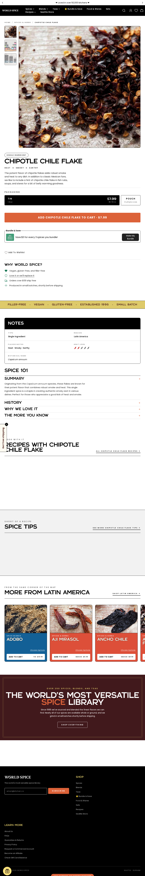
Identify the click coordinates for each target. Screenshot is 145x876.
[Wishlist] (136, 10)
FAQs (7, 835)
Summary (72, 379)
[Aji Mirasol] (71, 619)
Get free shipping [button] (3, 438)
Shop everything (72, 725)
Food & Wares (82, 800)
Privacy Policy (11, 844)
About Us (9, 831)
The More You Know (72, 416)
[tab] (10, 32)
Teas (78, 791)
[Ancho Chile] (116, 619)
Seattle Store (82, 813)
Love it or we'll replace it (21, 275)
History (72, 403)
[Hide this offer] (6, 424)
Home (7, 22)
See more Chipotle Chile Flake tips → (116, 528)
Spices (79, 783)
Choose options (37, 650)
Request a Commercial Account (19, 849)
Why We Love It (72, 409)
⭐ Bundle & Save (84, 796)
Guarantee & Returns (14, 840)
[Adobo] (26, 619)
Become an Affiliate (14, 853)
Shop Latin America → (126, 593)
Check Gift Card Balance (16, 857)
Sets (78, 805)
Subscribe (58, 791)
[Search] (124, 10)
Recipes (79, 809)
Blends (79, 787)
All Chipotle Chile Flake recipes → (118, 451)
